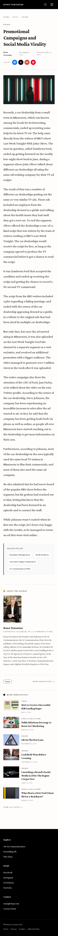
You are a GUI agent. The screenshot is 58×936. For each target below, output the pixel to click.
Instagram (8, 877)
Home (6, 17)
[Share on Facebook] (14, 62)
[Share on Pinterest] (33, 62)
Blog (15, 17)
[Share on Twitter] (20, 62)
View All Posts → (13, 807)
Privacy (13, 929)
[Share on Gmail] (27, 62)
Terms (5, 929)
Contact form (9, 908)
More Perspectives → (44, 681)
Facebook (7, 872)
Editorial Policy (34, 929)
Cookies (22, 929)
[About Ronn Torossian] (29, 609)
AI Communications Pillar (20, 569)
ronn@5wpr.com (11, 903)
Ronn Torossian (13, 4)
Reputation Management (19, 555)
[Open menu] (52, 4)
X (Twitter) (8, 882)
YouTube (7, 888)
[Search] (45, 4)
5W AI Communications (14, 846)
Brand (25, 17)
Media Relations (42, 555)
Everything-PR (9, 851)
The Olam (8, 856)
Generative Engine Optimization (22, 561)
